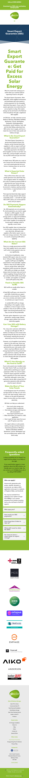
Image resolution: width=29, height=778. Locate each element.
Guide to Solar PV (14, 714)
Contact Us (14, 731)
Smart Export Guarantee (14, 739)
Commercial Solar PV (14, 706)
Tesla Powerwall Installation (14, 708)
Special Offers (14, 733)
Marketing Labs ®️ (19, 775)
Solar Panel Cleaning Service (14, 712)
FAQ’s (14, 729)
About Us (14, 724)
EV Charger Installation (14, 722)
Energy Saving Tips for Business (14, 741)
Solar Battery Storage (14, 710)
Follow (15, 750)
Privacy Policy (14, 743)
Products (14, 716)
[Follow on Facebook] (12, 750)
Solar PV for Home (14, 703)
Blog (15, 727)
